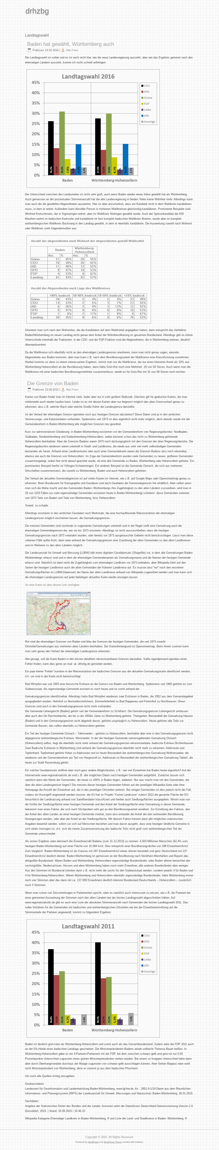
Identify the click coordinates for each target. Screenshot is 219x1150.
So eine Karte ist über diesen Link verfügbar (52, 584)
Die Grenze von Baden (52, 383)
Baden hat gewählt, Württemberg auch (70, 44)
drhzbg (37, 10)
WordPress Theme (113, 1142)
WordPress (93, 1142)
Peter (75, 50)
